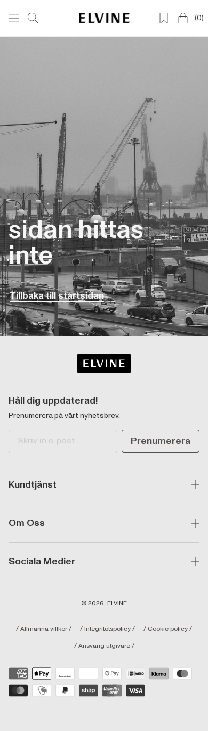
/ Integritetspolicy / (107, 629)
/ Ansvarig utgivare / (104, 646)
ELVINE (117, 603)
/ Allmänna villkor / (43, 629)
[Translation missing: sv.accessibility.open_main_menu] (13, 18)
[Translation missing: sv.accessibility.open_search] (33, 18)
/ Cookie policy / (167, 629)
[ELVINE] (104, 17)
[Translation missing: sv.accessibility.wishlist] (163, 18)
